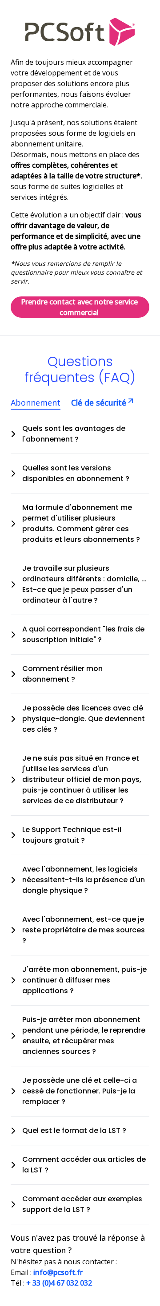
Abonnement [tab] (35, 402)
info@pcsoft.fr (58, 1272)
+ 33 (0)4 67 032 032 (59, 1283)
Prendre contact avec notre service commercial (79, 307)
